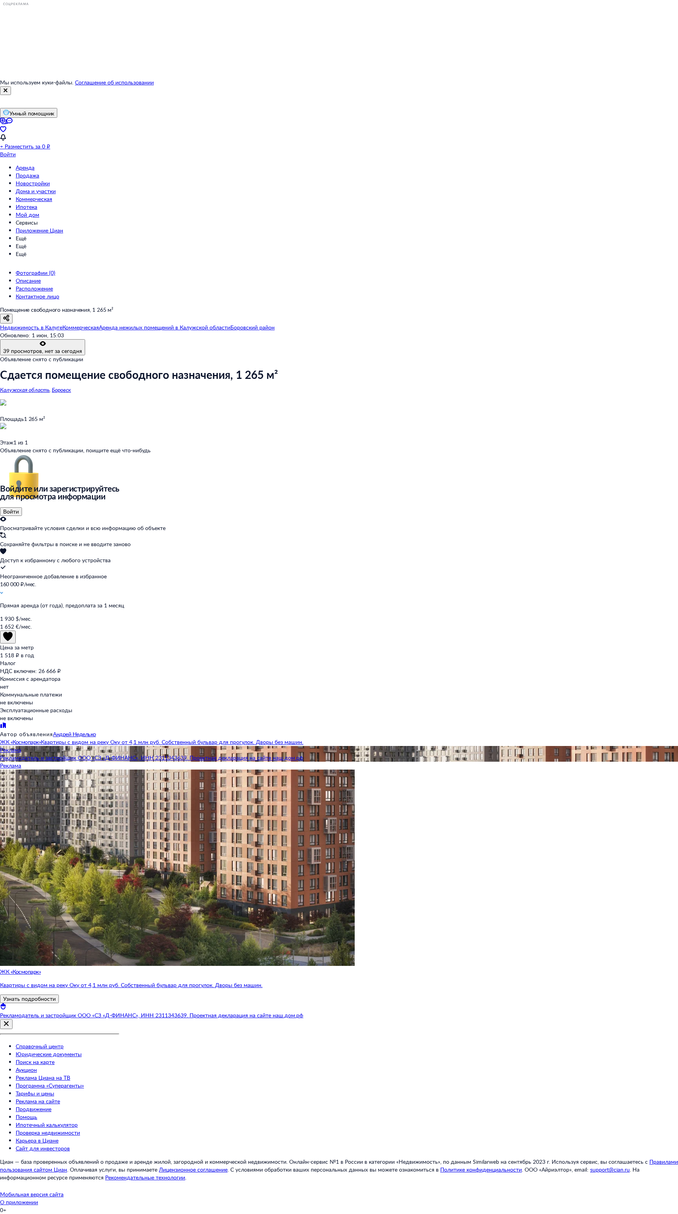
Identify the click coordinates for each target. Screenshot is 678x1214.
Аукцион (26, 1069)
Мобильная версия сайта (32, 1194)
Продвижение (33, 1109)
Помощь (26, 1117)
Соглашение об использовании (114, 82)
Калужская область (24, 389)
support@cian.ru (610, 1169)
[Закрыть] (5, 90)
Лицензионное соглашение (193, 1169)
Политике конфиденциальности (481, 1169)
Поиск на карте (35, 1062)
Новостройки (33, 183)
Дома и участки (36, 191)
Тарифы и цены (35, 1093)
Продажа (27, 175)
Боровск (61, 389)
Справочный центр (40, 1046)
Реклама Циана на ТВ (43, 1077)
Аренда (25, 167)
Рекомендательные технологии (145, 1177)
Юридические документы (49, 1054)
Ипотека (26, 206)
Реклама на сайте (38, 1101)
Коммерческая (34, 199)
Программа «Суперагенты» (50, 1085)
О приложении (19, 1202)
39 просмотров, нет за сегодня (42, 351)
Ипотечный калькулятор (47, 1124)
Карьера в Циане (37, 1140)
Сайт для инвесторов (43, 1148)
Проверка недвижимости (48, 1132)
